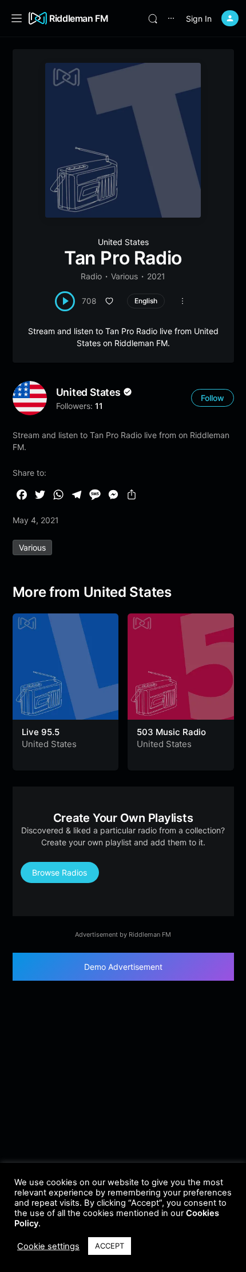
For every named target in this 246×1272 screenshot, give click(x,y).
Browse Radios (59, 872)
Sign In (199, 18)
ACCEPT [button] (109, 1245)
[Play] (65, 301)
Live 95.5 (40, 732)
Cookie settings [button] (48, 1246)
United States (123, 242)
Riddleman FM (79, 18)
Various (124, 276)
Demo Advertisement (123, 967)
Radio (91, 276)
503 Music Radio (171, 732)
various (32, 547)
